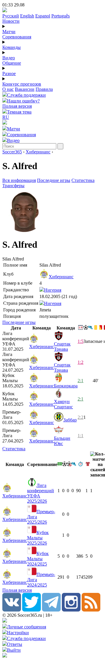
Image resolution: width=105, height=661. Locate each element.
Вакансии (24, 89)
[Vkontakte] (11, 609)
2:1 (80, 380)
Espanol (42, 15)
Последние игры (53, 180)
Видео (8, 57)
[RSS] (91, 609)
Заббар (70, 419)
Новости (11, 21)
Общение (11, 63)
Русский (10, 15)
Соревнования (16, 36)
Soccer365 (12, 151)
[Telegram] (51, 609)
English (27, 15)
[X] (31, 609)
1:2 (80, 362)
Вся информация (19, 180)
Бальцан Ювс (62, 441)
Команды (11, 47)
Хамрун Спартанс (63, 404)
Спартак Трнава (62, 346)
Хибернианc (38, 151)
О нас (8, 89)
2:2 (80, 417)
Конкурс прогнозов (21, 83)
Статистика (82, 180)
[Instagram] (71, 609)
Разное (9, 73)
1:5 (80, 341)
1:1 (80, 435)
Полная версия (17, 106)
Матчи (8, 31)
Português (60, 15)
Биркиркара (66, 385)
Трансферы (13, 185)
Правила (44, 89)
